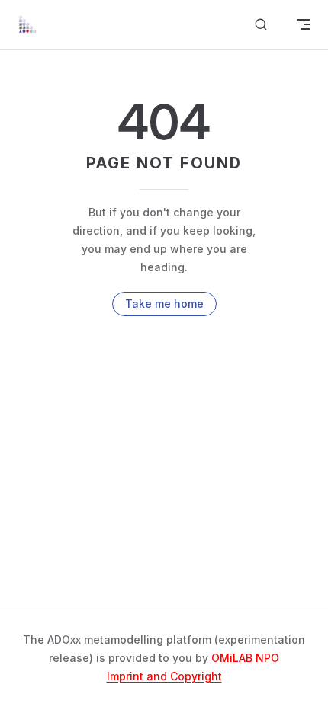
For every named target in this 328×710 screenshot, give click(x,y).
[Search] (261, 25)
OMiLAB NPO (245, 657)
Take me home (164, 303)
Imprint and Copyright (164, 676)
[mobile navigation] (303, 24)
